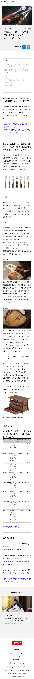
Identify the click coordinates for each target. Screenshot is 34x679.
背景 (7, 75)
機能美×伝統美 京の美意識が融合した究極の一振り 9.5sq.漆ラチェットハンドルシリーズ (17, 70)
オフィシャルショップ (17, 663)
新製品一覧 (9, 82)
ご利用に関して (8, 667)
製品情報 (19, 623)
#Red (4, 42)
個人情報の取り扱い (17, 667)
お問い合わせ (26, 667)
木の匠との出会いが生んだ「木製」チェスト (17, 80)
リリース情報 (13, 42)
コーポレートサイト (17, 653)
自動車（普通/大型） (12, 623)
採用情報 (17, 656)
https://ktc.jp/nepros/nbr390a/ (12, 549)
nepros (8, 42)
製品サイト (17, 659)
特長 (7, 77)
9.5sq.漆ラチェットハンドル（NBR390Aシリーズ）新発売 (17, 65)
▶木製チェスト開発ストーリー (13, 417)
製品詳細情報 (8, 85)
